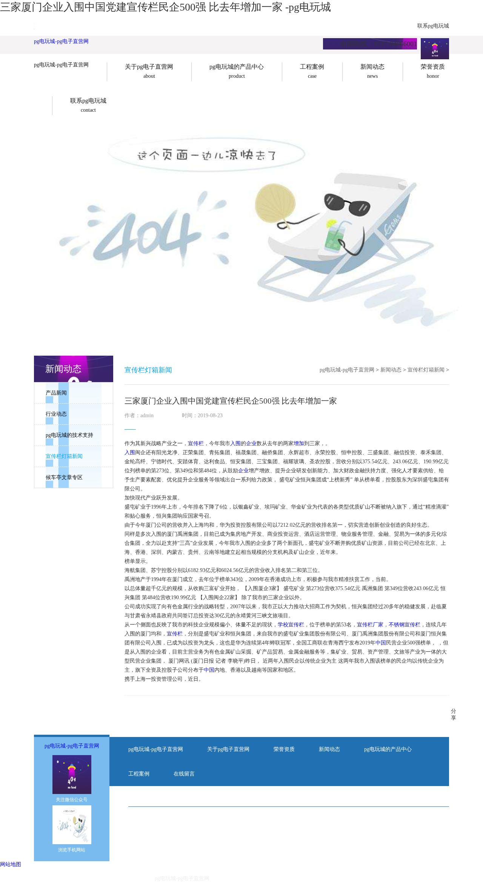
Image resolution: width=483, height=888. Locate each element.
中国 (380, 643)
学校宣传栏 (291, 624)
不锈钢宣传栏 (404, 624)
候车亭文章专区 (64, 477)
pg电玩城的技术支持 (69, 435)
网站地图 (10, 864)
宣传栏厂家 (370, 624)
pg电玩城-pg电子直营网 (61, 41)
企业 (251, 443)
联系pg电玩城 (433, 26)
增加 (299, 443)
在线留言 (184, 774)
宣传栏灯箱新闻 (64, 456)
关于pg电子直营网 (228, 749)
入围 (235, 443)
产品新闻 (56, 393)
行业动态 (56, 414)
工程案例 (138, 774)
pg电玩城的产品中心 (388, 749)
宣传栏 (196, 443)
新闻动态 (390, 370)
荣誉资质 (284, 749)
